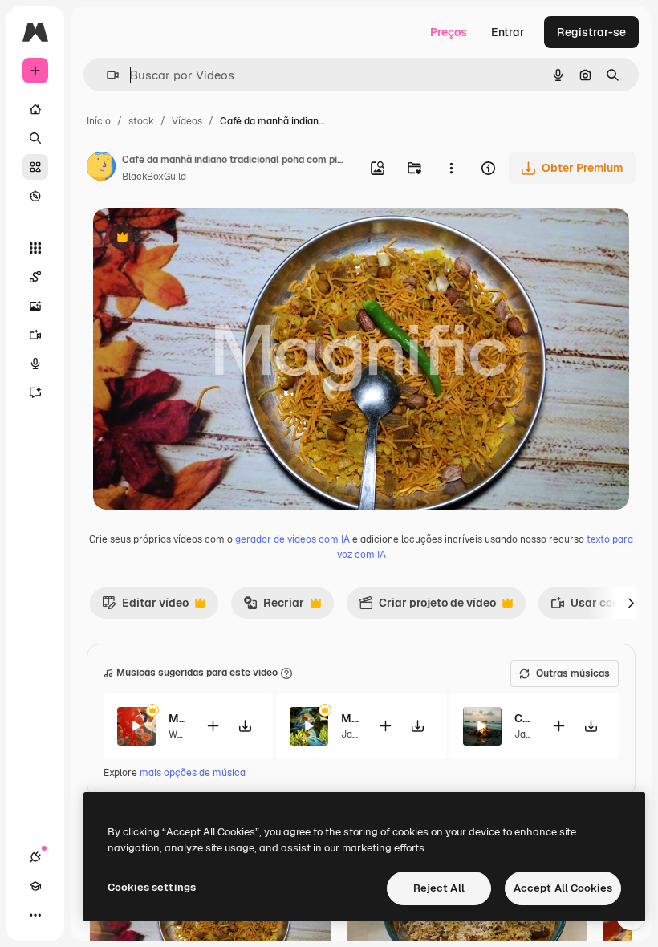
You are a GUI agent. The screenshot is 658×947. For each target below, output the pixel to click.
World (182, 734)
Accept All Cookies (563, 888)
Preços (448, 32)
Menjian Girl (177, 718)
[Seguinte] (630, 602)
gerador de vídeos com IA (292, 539)
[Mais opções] (451, 168)
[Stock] (35, 167)
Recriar (273, 606)
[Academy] (35, 886)
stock (141, 121)
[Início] (35, 109)
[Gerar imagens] (35, 306)
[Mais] (35, 915)
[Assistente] (35, 392)
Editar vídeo (145, 606)
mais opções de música (193, 772)
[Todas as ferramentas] (35, 248)
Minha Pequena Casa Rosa (349, 718)
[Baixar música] (244, 725)
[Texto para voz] (35, 363)
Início (99, 121)
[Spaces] (35, 277)
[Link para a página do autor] (101, 168)
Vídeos (187, 121)
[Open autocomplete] (106, 75)
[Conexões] (35, 857)
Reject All (439, 888)
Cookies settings (152, 887)
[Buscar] (35, 138)
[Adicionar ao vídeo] (212, 725)
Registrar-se (591, 32)
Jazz (351, 734)
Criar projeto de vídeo (427, 606)
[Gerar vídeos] (35, 335)
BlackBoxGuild (154, 176)
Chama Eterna (522, 718)
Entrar (508, 32)
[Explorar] (35, 196)
